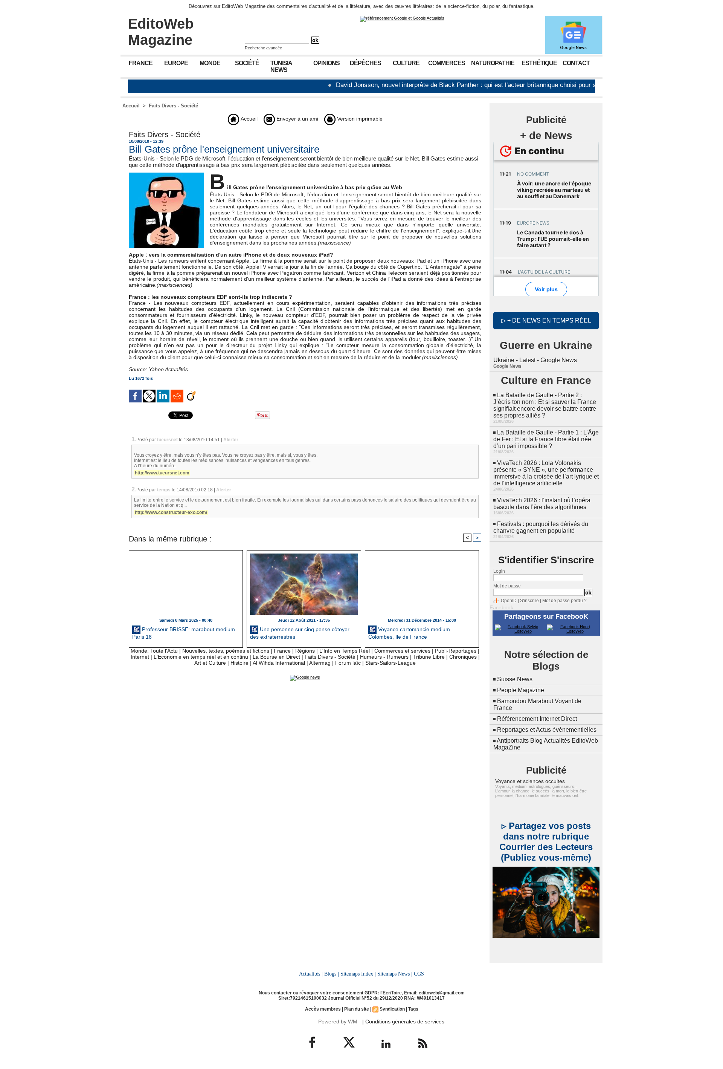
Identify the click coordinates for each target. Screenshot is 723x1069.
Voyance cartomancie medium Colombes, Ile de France (409, 633)
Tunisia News (281, 66)
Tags (413, 1009)
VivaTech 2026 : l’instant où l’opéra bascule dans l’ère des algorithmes (541, 503)
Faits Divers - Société (173, 106)
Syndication (392, 1009)
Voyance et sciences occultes (530, 781)
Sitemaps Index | (358, 974)
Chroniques (463, 657)
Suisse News (514, 679)
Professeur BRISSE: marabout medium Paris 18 (183, 633)
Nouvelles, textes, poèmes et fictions (225, 651)
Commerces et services (402, 651)
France (141, 63)
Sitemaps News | (394, 974)
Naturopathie (492, 63)
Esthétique (539, 63)
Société (247, 63)
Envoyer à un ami (296, 119)
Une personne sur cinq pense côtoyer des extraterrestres (299, 633)
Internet (140, 657)
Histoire (239, 663)
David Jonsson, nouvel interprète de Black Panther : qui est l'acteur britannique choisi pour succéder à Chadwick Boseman (479, 85)
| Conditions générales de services (403, 1022)
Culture (406, 63)
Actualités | (311, 974)
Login (499, 571)
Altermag (320, 663)
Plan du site (356, 1009)
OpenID (509, 600)
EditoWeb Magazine (161, 32)
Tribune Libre (429, 657)
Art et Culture (210, 663)
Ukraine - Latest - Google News (535, 360)
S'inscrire (529, 600)
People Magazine (520, 690)
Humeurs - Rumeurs (384, 657)
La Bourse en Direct (276, 657)
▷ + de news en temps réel (546, 320)
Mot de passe (507, 586)
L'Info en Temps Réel (344, 651)
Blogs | (331, 974)
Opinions (326, 63)
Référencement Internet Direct (537, 719)
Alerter (230, 439)
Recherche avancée (263, 48)
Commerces (446, 63)
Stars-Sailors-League (390, 663)
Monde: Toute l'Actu (154, 651)
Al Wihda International (279, 663)
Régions (305, 651)
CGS (419, 974)
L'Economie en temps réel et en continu (201, 657)
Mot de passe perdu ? (564, 600)
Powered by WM (337, 1022)
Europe (176, 63)
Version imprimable (359, 119)
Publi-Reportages (455, 651)
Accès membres (323, 1009)
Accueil (131, 106)
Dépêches (365, 63)
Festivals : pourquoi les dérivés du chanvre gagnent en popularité (540, 527)
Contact (576, 63)
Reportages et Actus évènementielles (546, 729)
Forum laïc (348, 663)
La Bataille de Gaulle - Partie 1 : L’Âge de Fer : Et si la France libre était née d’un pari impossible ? (546, 439)
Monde (210, 63)
